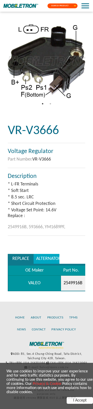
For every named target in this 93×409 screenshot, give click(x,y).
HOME (20, 318)
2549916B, (18, 227)
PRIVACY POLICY (63, 329)
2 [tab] (50, 103)
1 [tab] (42, 103)
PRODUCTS (55, 318)
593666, (37, 227)
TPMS (73, 318)
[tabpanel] (46, 61)
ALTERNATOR (47, 258)
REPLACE (20, 258)
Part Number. (20, 159)
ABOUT (36, 318)
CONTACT (39, 329)
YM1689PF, (55, 227)
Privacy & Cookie (47, 384)
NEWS (21, 329)
